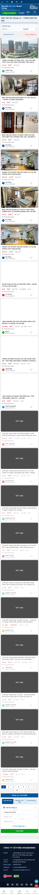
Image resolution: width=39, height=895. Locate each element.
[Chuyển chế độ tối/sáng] (2, 1)
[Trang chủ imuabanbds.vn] (33, 7)
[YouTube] (31, 884)
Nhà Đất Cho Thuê (19, 801)
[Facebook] (8, 884)
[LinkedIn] (22, 884)
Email (6, 870)
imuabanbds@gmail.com (21, 870)
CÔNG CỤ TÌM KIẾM (19, 795)
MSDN (6, 853)
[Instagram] (17, 884)
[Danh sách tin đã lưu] (7, 1)
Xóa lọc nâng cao (30, 34)
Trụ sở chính (6, 861)
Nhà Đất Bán (8, 800)
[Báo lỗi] (36, 881)
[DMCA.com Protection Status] (16, 876)
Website (6, 867)
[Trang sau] (22, 790)
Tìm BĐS (21, 13)
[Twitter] (12, 884)
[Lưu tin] (31, 71)
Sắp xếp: (4, 29)
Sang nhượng (31, 800)
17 (17, 790)
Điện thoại (7, 864)
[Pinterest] (26, 884)
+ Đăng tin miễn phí (9, 13)
